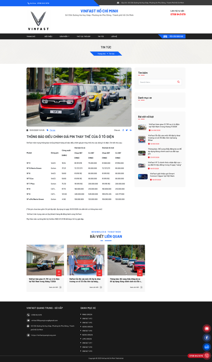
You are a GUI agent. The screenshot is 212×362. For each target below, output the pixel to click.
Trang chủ (30, 36)
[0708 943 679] (207, 355)
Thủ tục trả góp (83, 36)
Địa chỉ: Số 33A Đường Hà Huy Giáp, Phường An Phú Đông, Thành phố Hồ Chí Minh (152, 3)
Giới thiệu (48, 36)
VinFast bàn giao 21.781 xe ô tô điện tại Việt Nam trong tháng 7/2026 (164, 125)
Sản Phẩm (64, 36)
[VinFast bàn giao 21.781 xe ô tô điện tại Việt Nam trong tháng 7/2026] (142, 127)
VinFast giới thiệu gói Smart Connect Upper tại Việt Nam (162, 174)
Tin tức (101, 36)
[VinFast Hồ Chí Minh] (38, 21)
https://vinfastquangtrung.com (43, 335)
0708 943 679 (43, 3)
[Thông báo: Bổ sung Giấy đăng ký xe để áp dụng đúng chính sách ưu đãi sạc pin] (142, 153)
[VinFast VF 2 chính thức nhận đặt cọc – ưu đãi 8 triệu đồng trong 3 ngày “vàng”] (142, 165)
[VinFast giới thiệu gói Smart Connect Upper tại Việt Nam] (143, 176)
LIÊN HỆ (114, 36)
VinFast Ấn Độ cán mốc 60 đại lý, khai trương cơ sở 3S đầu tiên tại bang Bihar (164, 137)
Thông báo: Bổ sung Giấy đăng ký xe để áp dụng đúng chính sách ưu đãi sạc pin (165, 151)
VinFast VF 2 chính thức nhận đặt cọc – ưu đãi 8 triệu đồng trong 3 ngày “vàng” (165, 163)
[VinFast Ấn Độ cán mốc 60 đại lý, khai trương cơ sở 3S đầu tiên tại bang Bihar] (142, 139)
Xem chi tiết (53, 287)
